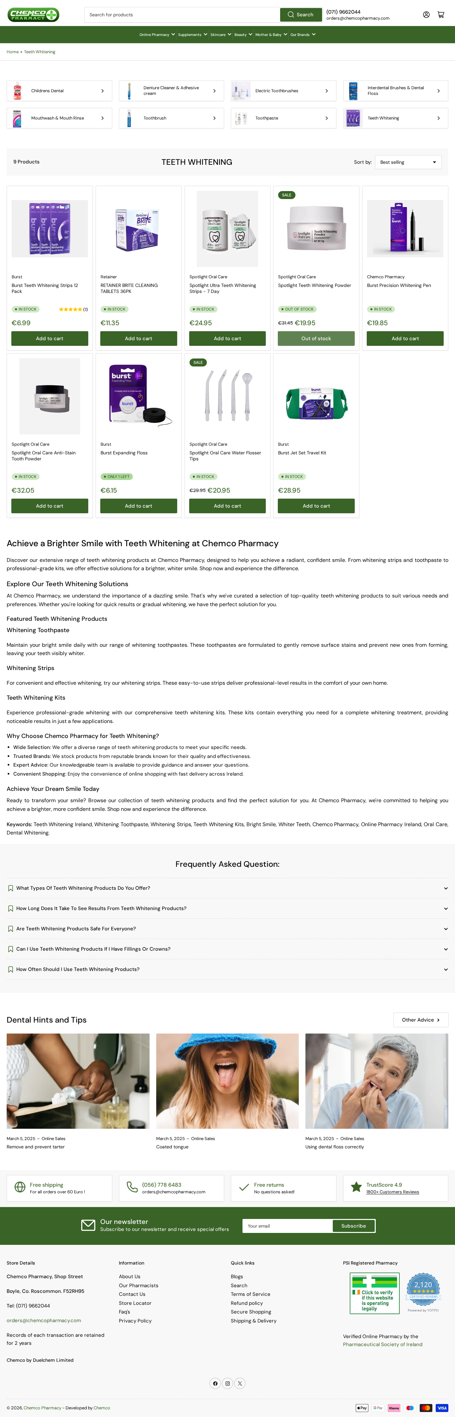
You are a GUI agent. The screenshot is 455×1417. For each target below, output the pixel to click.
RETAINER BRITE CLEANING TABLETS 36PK (129, 288)
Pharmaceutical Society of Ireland (382, 1344)
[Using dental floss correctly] (376, 1081)
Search (305, 14)
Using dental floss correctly (334, 1147)
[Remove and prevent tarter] (78, 1081)
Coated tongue (172, 1147)
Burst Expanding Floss (124, 453)
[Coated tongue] (227, 1081)
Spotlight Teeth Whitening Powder (314, 285)
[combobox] (203, 15)
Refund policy (247, 1303)
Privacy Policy (135, 1320)
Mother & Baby (268, 34)
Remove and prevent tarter (36, 1147)
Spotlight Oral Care (208, 277)
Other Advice (418, 1020)
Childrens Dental (47, 91)
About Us (130, 1276)
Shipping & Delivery (253, 1320)
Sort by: (363, 162)
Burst (17, 277)
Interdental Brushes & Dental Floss (396, 90)
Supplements (190, 34)
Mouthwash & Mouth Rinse (57, 118)
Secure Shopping (251, 1311)
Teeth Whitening (39, 52)
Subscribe (353, 1226)
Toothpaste (266, 118)
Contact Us (132, 1294)
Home (13, 52)
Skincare (218, 34)
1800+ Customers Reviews (392, 1192)
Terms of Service (250, 1294)
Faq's (124, 1311)
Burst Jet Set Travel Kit (302, 453)
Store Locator (135, 1303)
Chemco (102, 1408)
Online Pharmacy (154, 34)
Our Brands (300, 34)
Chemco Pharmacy (386, 277)
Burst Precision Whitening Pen (399, 285)
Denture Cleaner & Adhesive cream (171, 90)
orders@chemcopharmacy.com (44, 1320)
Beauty (240, 34)
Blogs (237, 1276)
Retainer (109, 277)
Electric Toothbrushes (276, 91)
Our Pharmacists (139, 1285)
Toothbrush (155, 118)
